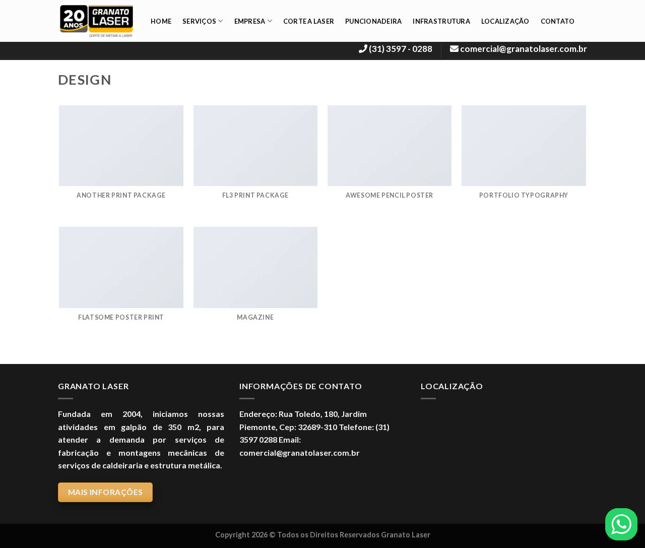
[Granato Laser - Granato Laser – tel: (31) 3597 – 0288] (97, 21)
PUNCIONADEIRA (373, 21)
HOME (161, 21)
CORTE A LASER (308, 21)
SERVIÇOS (199, 21)
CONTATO (558, 21)
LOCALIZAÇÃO (505, 21)
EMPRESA (250, 21)
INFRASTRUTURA (441, 21)
